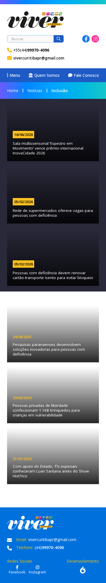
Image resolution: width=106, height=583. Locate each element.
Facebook (86, 38)
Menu (15, 75)
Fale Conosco (86, 75)
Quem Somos (47, 75)
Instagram (95, 38)
